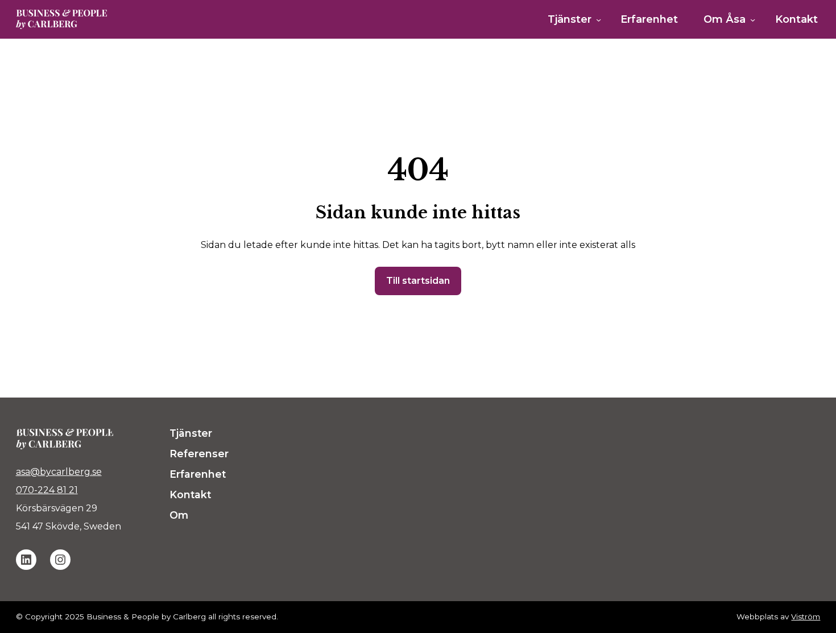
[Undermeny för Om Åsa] (752, 19)
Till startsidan (418, 280)
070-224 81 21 (47, 490)
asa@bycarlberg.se (59, 471)
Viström (805, 616)
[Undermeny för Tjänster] (598, 19)
